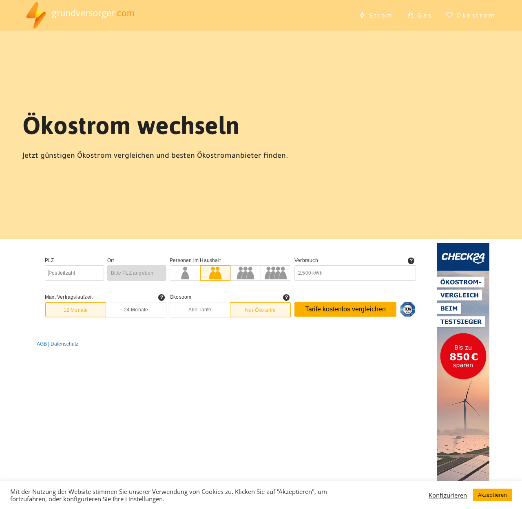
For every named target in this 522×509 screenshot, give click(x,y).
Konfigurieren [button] (448, 495)
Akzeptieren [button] (492, 494)
